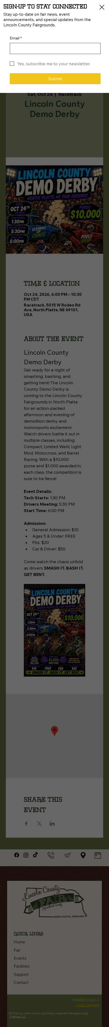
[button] (101, 7)
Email (16, 38)
